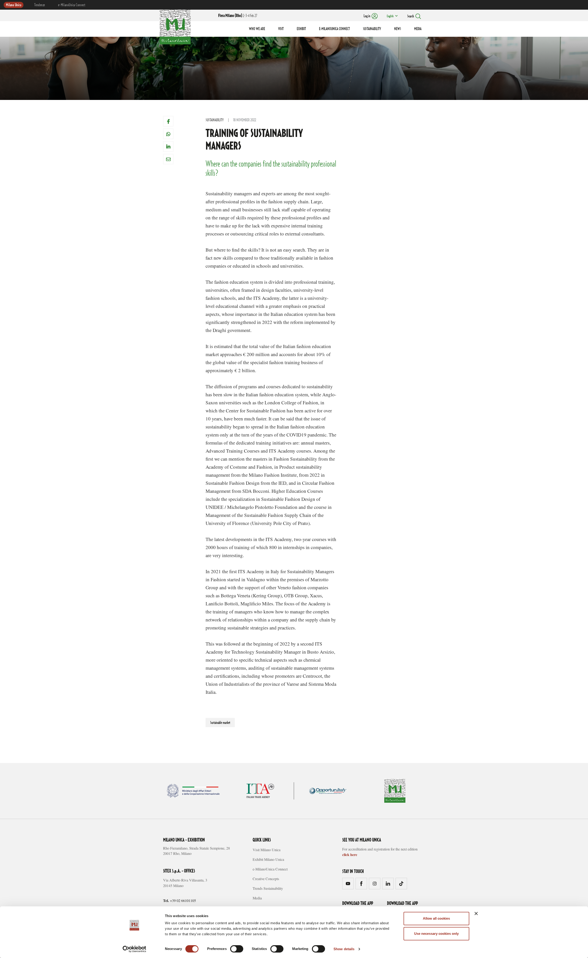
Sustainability (215, 120)
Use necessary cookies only (436, 933)
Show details (344, 949)
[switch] (236, 948)
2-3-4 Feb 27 (237, 16)
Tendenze (39, 5)
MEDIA (417, 29)
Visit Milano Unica (266, 849)
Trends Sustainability (268, 888)
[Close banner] (476, 913)
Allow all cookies (436, 918)
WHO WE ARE (257, 29)
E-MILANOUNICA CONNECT (334, 29)
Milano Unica (13, 5)
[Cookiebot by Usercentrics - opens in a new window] (134, 949)
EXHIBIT (301, 29)
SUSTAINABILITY (372, 29)
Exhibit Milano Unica (268, 859)
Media (257, 898)
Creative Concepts (266, 878)
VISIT (281, 29)
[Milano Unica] (175, 26)
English (390, 16)
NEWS (397, 29)
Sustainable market (220, 723)
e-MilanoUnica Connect (71, 5)
